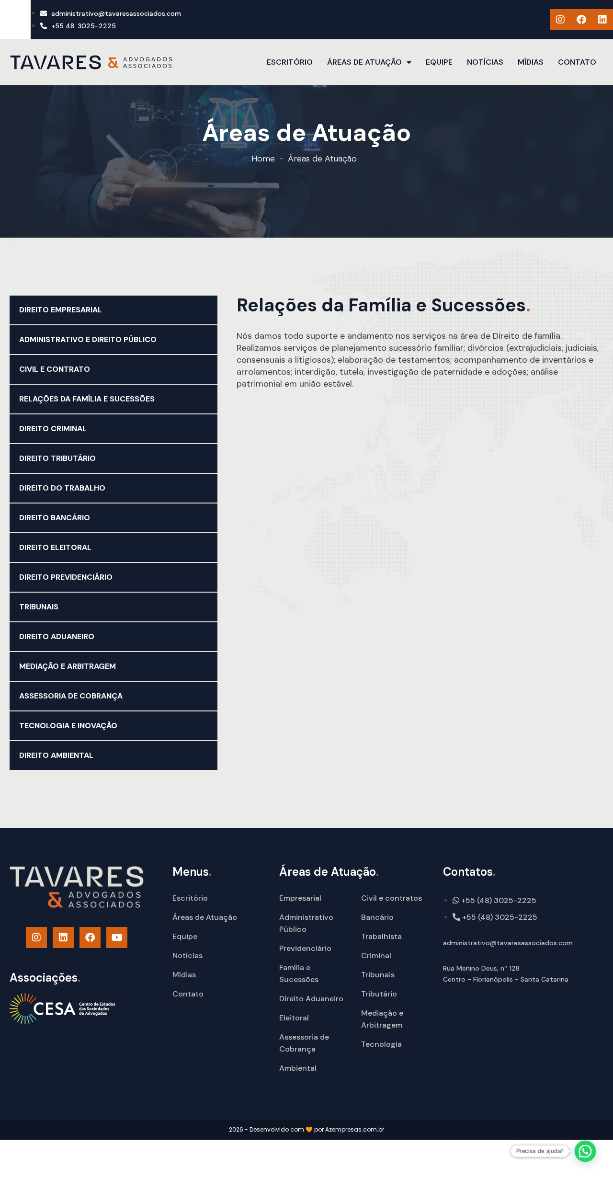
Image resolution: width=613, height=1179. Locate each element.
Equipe (439, 62)
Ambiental (298, 1068)
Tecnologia (381, 1044)
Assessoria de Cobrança (71, 696)
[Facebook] (581, 19)
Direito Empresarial (60, 310)
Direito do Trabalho (62, 488)
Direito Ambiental (56, 755)
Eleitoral (294, 1018)
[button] (585, 1151)
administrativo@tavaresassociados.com (508, 943)
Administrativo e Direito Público (88, 339)
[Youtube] (116, 937)
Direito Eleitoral (55, 547)
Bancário (377, 917)
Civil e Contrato (54, 369)
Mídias (531, 62)
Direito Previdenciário (66, 577)
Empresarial (300, 898)
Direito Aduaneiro (56, 636)
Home (263, 158)
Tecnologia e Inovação (68, 726)
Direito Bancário (54, 518)
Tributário (379, 994)
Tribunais (38, 607)
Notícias (485, 62)
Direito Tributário (57, 458)
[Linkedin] (602, 19)
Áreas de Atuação (364, 62)
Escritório (290, 62)
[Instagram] (560, 19)
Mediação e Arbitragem (67, 666)
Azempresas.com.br (354, 1129)
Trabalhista (381, 936)
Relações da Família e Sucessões (87, 399)
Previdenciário (305, 948)
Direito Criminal (53, 429)
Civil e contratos (391, 898)
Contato (577, 62)
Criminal (376, 955)
